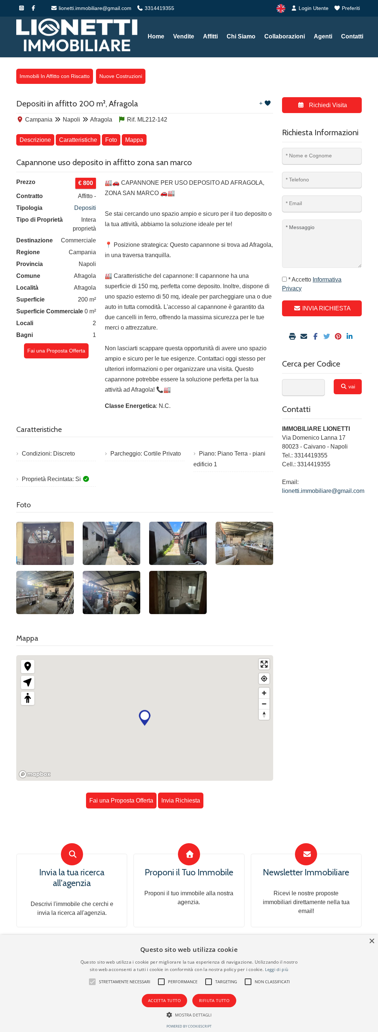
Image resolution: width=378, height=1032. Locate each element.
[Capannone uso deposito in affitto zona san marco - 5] (45, 592)
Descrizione (35, 140)
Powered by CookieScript (189, 1026)
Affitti (210, 36)
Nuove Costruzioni (120, 76)
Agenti (323, 36)
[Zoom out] (264, 703)
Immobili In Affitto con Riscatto (55, 76)
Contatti (352, 36)
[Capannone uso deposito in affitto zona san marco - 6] (111, 592)
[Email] (305, 337)
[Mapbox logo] (34, 774)
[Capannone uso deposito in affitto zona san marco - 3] (178, 543)
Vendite (183, 36)
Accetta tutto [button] (164, 1000)
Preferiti (350, 8)
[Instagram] (21, 8)
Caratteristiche (78, 140)
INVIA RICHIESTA (326, 308)
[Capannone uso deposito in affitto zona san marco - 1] (45, 543)
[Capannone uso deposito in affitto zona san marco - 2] (111, 543)
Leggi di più (277, 969)
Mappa (134, 140)
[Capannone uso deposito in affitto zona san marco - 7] (178, 592)
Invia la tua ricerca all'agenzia (71, 877)
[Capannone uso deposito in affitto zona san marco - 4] (244, 543)
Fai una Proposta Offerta (56, 351)
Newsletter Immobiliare (306, 872)
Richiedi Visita (327, 105)
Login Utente (313, 8)
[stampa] (293, 337)
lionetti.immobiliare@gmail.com (94, 8)
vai (351, 386)
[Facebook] (33, 8)
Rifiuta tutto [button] (214, 1000)
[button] (92, 981)
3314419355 (158, 8)
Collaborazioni (284, 36)
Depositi (85, 208)
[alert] (189, 983)
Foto (111, 140)
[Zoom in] (264, 693)
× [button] (371, 941)
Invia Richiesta (180, 800)
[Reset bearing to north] (264, 714)
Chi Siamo (241, 36)
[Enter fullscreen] (264, 664)
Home (156, 36)
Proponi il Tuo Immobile (189, 872)
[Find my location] (264, 678)
